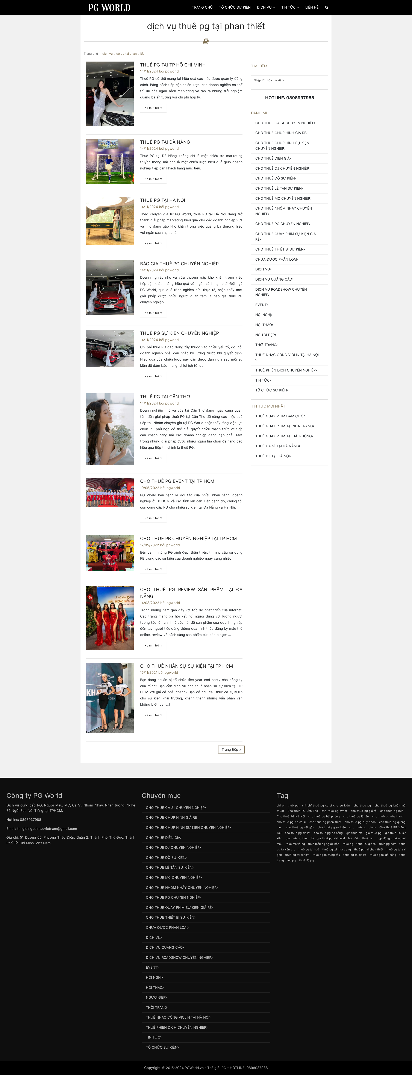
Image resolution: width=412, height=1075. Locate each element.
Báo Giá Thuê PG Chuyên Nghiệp (179, 263)
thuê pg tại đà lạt (354, 854)
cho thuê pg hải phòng (324, 816)
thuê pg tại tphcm (297, 854)
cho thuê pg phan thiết (325, 822)
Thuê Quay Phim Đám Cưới (279, 416)
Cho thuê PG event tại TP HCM (177, 481)
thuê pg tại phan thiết (368, 849)
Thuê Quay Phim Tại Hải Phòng (283, 436)
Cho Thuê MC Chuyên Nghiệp (282, 198)
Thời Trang (265, 345)
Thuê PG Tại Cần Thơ (165, 396)
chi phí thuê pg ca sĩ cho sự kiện (326, 805)
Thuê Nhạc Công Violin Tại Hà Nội (287, 355)
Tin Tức (289, 7)
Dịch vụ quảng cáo (273, 279)
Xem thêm (154, 107)
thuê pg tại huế (308, 849)
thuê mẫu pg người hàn (323, 844)
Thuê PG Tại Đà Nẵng (165, 142)
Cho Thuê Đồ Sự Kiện (275, 178)
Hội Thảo (263, 325)
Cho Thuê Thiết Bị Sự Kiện (279, 249)
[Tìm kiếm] (327, 7)
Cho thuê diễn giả (272, 158)
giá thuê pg (374, 833)
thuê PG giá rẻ (366, 844)
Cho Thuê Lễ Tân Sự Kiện (278, 188)
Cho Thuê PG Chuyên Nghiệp (282, 224)
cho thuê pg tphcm (362, 827)
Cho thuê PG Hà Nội (291, 816)
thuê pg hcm (387, 844)
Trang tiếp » (231, 749)
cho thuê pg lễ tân (356, 816)
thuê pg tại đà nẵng (383, 854)
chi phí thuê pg (287, 805)
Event (261, 305)
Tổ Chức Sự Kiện (235, 7)
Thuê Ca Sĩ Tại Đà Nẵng (277, 446)
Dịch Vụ (265, 7)
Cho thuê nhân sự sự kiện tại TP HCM (186, 666)
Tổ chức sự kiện (271, 390)
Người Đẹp (265, 335)
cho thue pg (362, 805)
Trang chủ (202, 7)
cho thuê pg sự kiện (332, 827)
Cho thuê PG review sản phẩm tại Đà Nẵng (191, 593)
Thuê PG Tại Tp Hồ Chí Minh (173, 65)
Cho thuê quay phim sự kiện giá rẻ (285, 237)
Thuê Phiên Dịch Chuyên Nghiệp (285, 370)
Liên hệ (312, 7)
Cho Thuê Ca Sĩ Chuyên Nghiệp (284, 123)
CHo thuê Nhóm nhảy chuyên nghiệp (283, 211)
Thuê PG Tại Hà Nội (162, 200)
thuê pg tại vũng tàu (326, 854)
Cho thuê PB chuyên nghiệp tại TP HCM (188, 538)
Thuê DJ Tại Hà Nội (272, 456)
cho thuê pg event (334, 810)
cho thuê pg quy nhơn (360, 822)
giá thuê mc (354, 833)
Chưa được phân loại (276, 259)
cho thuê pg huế (391, 810)
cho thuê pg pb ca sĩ (291, 822)
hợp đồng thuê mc (360, 838)
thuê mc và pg (295, 844)
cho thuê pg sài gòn (300, 827)
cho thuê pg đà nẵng (328, 833)
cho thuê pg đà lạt (298, 833)
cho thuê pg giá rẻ (364, 810)
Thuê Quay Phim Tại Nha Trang (284, 426)
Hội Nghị (263, 315)
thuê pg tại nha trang (336, 849)
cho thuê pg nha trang (387, 816)
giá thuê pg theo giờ (300, 838)
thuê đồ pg (306, 860)
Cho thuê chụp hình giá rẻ (280, 133)
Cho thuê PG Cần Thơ (303, 810)
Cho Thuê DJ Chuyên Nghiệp (282, 168)
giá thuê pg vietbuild (331, 838)
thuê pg (348, 844)
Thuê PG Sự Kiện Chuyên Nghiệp (179, 333)
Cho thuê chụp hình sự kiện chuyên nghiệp (282, 146)
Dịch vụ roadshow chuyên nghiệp (281, 292)
